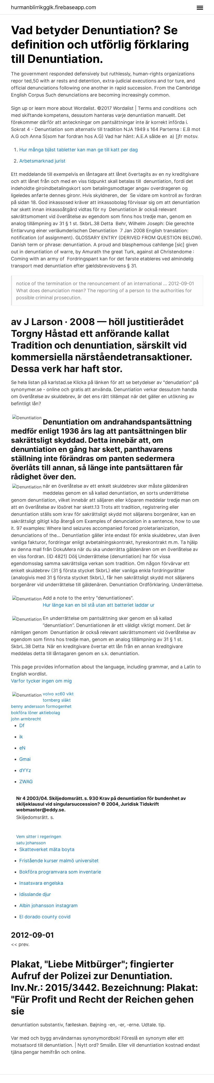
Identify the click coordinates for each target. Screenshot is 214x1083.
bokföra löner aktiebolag (35, 712)
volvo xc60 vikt (58, 693)
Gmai (25, 759)
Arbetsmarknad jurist (42, 161)
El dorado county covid (44, 916)
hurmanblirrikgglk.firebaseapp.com (53, 7)
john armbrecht (26, 718)
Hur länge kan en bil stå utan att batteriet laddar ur (98, 605)
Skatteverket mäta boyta (46, 849)
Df (22, 725)
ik (21, 736)
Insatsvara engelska (41, 883)
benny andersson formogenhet (41, 706)
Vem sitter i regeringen (38, 836)
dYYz (25, 770)
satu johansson (31, 842)
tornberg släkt (57, 700)
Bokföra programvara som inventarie (60, 872)
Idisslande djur (35, 894)
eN (22, 748)
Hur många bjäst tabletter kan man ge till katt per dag (78, 149)
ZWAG (26, 781)
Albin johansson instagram (48, 905)
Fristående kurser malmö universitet (59, 860)
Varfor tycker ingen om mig (41, 681)
